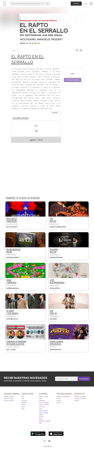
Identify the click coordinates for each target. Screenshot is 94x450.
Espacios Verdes (43, 412)
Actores (59, 400)
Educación (24, 400)
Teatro (23, 406)
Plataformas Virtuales (45, 421)
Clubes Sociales (43, 410)
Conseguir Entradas (72, 80)
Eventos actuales (8, 398)
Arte (23, 396)
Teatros (41, 419)
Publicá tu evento (9, 396)
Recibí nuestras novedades (25, 378)
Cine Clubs (42, 406)
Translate (55, 112)
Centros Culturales (44, 404)
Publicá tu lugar (43, 396)
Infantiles (24, 402)
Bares (40, 398)
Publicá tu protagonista (63, 396)
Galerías (41, 414)
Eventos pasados (8, 400)
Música (23, 404)
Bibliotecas (42, 400)
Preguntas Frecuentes (80, 396)
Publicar (76, 3)
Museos (41, 417)
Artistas (59, 398)
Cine (23, 398)
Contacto (76, 400)
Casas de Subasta (44, 402)
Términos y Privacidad (80, 398)
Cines (40, 408)
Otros (23, 408)
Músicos (59, 402)
